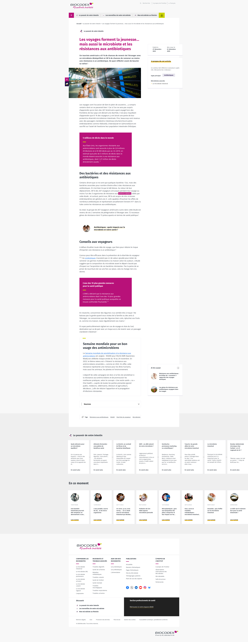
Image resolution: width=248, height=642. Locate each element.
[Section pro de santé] (162, 15)
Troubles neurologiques (97, 587)
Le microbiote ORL (82, 571)
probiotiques (90, 258)
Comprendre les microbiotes (82, 560)
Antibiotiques (168, 75)
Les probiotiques (116, 567)
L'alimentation (115, 572)
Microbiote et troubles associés (100, 560)
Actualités (129, 564)
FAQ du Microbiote (132, 573)
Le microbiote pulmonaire (80, 575)
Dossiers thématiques (133, 567)
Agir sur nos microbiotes (116, 560)
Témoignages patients (133, 576)
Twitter (131, 587)
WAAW (112, 417)
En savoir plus (75, 470)
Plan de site (117, 619)
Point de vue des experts (134, 579)
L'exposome (80, 593)
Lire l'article (75, 520)
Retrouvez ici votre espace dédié (141, 607)
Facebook (127, 587)
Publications (131, 559)
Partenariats (160, 582)
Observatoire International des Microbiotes (161, 571)
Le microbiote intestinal (160, 83)
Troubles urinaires (99, 593)
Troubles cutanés (98, 577)
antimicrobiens (125, 193)
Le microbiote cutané (80, 585)
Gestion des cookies (130, 619)
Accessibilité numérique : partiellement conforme (153, 619)
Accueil (79, 24)
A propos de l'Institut (162, 567)
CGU (91, 619)
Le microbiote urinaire (80, 580)
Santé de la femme (99, 569)
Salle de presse (160, 579)
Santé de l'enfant (98, 580)
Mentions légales (81, 619)
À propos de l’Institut (160, 560)
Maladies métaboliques (97, 573)
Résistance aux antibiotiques (99, 417)
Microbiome (136, 417)
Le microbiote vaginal (80, 590)
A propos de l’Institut (159, 3)
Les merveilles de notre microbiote (118, 15)
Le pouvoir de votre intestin (89, 15)
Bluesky (149, 587)
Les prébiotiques (116, 569)
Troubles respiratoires (100, 590)
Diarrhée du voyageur (124, 417)
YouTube (140, 587)
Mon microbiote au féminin (147, 15)
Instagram (144, 587)
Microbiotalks (160, 576)
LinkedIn (136, 587)
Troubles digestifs (98, 567)
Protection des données (103, 619)
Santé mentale (97, 583)
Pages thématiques (132, 570)
